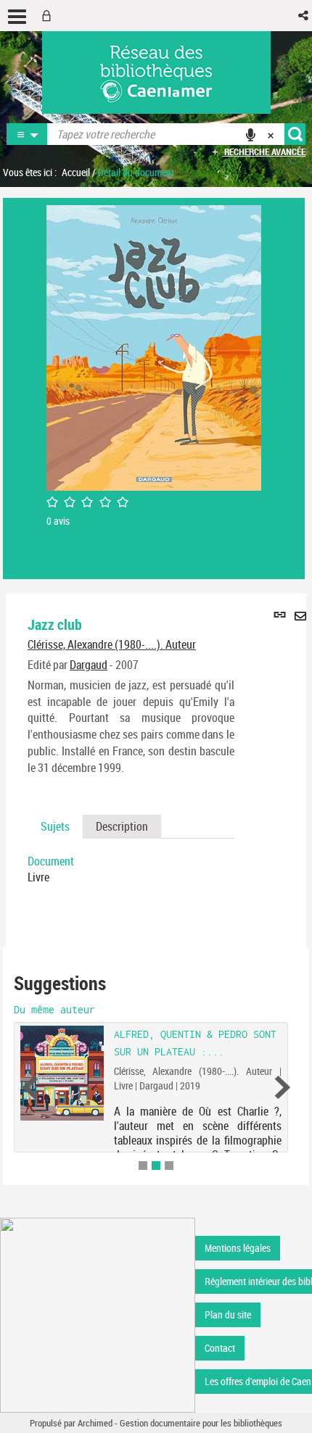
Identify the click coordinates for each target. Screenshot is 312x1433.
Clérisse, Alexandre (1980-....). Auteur (112, 644)
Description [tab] (122, 826)
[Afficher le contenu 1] (143, 1165)
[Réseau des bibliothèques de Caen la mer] (97, 1314)
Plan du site (228, 1314)
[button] (304, 15)
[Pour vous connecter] (49, 15)
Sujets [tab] (55, 826)
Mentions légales (238, 1248)
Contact (220, 1348)
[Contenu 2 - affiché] (156, 1165)
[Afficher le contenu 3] (169, 1165)
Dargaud (88, 665)
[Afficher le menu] (17, 16)
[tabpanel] (131, 869)
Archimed (95, 1422)
